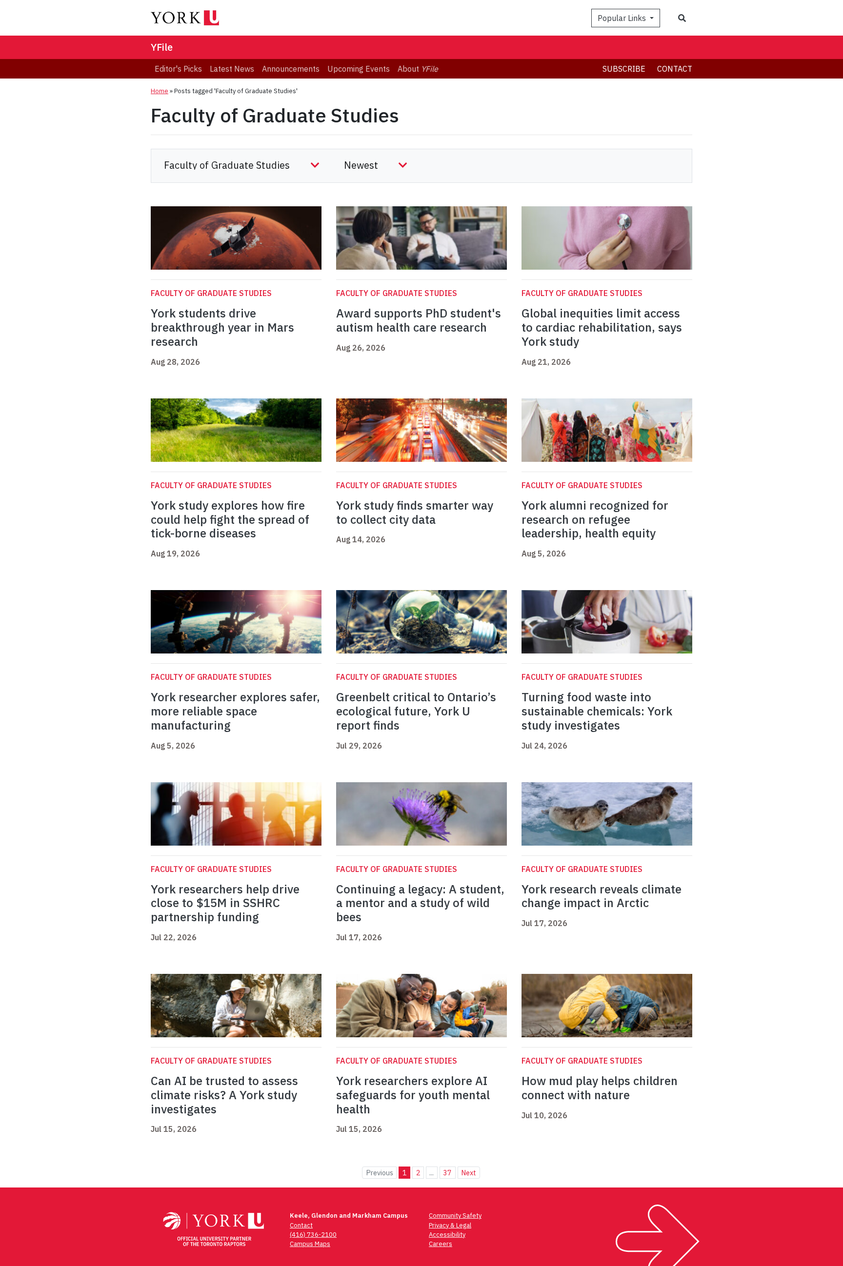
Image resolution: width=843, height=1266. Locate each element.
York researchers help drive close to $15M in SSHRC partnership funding (225, 903)
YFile (162, 47)
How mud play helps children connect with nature (600, 1088)
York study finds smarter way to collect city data (414, 512)
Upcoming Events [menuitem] (358, 69)
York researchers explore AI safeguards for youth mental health (413, 1095)
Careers (440, 1244)
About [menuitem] (418, 69)
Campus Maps (310, 1244)
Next (468, 1172)
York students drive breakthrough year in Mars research (222, 327)
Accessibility (447, 1234)
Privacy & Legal (450, 1225)
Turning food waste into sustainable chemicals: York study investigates (597, 711)
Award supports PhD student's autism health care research (418, 320)
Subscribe (623, 69)
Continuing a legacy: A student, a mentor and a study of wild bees (420, 903)
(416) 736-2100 (313, 1234)
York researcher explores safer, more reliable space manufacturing (235, 711)
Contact (674, 69)
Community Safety (455, 1215)
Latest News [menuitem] (232, 69)
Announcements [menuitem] (291, 69)
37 (447, 1172)
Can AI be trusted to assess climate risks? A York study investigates (224, 1095)
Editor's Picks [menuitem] (178, 69)
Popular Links (623, 18)
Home (159, 91)
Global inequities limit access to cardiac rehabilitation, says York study (602, 327)
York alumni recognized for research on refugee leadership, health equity (595, 519)
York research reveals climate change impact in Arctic (602, 896)
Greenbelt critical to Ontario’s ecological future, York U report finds (416, 711)
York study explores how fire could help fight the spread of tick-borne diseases (230, 519)
